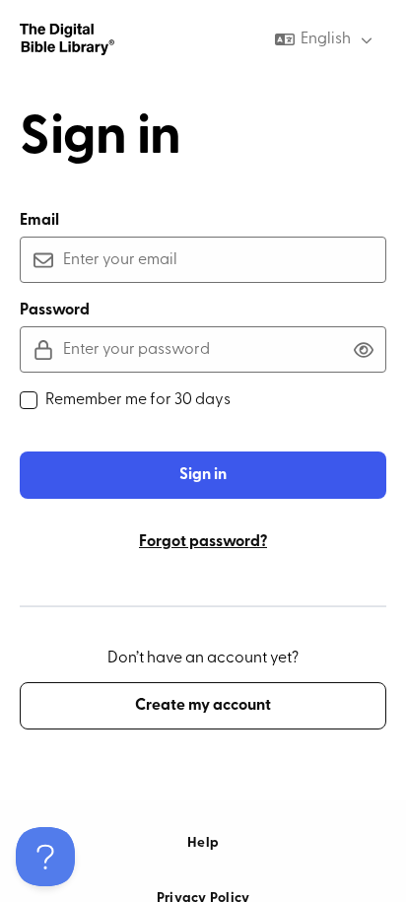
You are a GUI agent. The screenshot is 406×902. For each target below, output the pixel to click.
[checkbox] (28, 400)
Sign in (203, 475)
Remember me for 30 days (138, 400)
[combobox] (325, 39)
